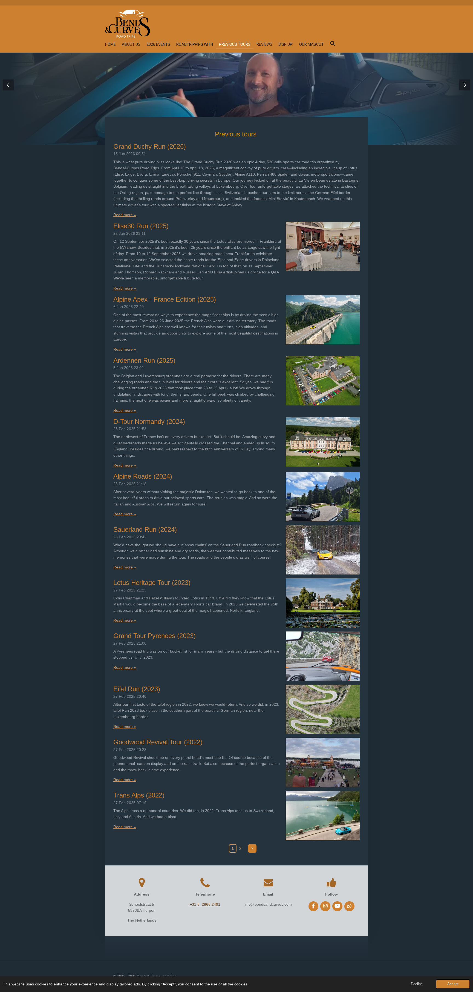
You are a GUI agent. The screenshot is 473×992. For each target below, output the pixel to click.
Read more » (124, 215)
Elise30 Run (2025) (141, 226)
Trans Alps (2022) (139, 795)
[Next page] (252, 848)
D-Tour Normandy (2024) (149, 421)
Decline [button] (417, 984)
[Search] (332, 43)
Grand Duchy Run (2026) (149, 146)
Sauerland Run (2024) (145, 529)
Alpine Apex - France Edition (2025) (164, 299)
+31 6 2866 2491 (205, 904)
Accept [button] (452, 984)
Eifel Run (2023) (136, 689)
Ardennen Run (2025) (144, 360)
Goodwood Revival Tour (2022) (158, 742)
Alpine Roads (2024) (142, 476)
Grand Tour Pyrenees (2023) (154, 635)
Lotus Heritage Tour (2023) (152, 582)
